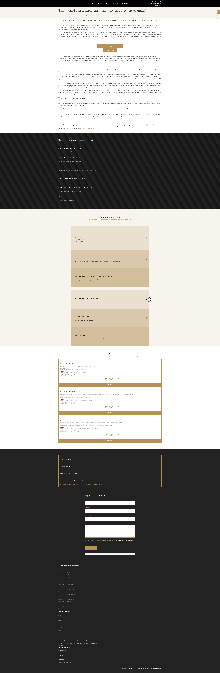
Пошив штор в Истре (64, 606)
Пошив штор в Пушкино (65, 592)
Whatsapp (61, 655)
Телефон (88, 515)
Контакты (158, 5)
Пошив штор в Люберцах (65, 574)
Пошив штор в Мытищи (64, 577)
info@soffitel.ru (65, 466)
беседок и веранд (98, 22)
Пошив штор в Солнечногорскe (66, 594)
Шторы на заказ (70, 666)
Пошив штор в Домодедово (65, 587)
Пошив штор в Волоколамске (66, 599)
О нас (59, 615)
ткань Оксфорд (69, 25)
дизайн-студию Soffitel (86, 128)
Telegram (61, 659)
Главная (60, 15)
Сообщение (88, 523)
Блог (68, 15)
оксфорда (67, 74)
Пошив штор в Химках (64, 582)
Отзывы (60, 620)
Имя (86, 499)
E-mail (87, 507)
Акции (60, 623)
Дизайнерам (114, 3)
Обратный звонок (156, 3)
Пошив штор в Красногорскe (66, 589)
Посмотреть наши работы (110, 46)
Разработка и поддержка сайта (131, 668)
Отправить (90, 548)
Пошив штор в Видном (64, 596)
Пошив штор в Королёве (65, 572)
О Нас (94, 3)
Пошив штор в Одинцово (65, 579)
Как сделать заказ (63, 618)
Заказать (110, 384)
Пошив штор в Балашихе (65, 570)
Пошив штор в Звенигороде (65, 609)
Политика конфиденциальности (66, 635)
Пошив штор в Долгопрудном (66, 584)
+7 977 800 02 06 (156, 1)
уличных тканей (81, 125)
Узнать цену (110, 50)
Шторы (99, 3)
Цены (106, 3)
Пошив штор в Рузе (63, 604)
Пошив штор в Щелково (64, 601)
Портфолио (124, 3)
